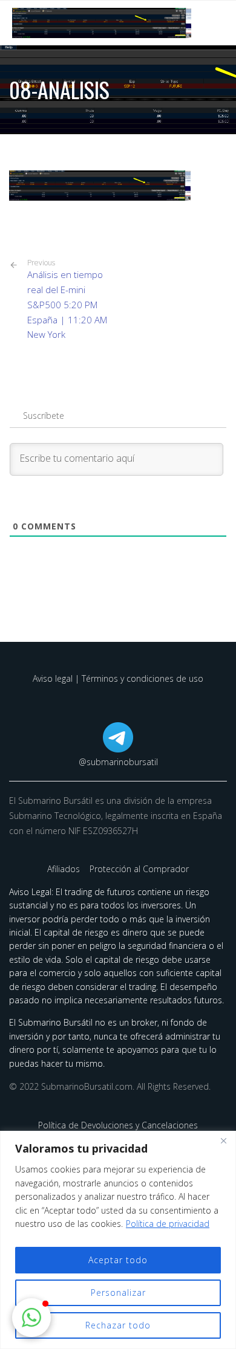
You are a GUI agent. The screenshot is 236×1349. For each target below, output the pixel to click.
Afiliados (64, 869)
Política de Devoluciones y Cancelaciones (118, 1125)
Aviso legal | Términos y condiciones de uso (118, 678)
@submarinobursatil (118, 762)
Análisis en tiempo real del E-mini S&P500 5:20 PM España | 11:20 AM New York (67, 299)
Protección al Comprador (139, 869)
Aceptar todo (118, 1260)
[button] (31, 1317)
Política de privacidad (167, 1223)
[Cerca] (223, 1141)
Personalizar (118, 1292)
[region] (118, 1240)
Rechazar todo (118, 1325)
